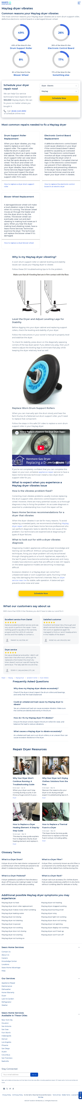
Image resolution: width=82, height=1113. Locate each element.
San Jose (5, 1029)
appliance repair (46, 472)
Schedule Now (59, 98)
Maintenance (7, 986)
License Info (75, 1095)
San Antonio (6, 1026)
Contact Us (6, 952)
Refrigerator (6, 1002)
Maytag (45, 91)
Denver (5, 1039)
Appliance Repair (8, 983)
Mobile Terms (66, 1095)
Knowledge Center (9, 961)
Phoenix (5, 1045)
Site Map (40, 1097)
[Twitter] (7, 1089)
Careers (5, 958)
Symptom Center (32, 678)
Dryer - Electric (47, 86)
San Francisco (7, 1058)
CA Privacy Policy (17, 1095)
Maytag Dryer (20, 678)
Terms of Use (57, 1095)
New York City (7, 1020)
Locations (5, 964)
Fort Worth (6, 1033)
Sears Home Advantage (11, 968)
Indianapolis (6, 1036)
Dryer (14, 798)
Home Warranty (8, 992)
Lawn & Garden (8, 999)
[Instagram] (4, 1089)
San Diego (6, 1048)
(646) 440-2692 (18, 111)
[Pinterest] (10, 1089)
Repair (4, 678)
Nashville (5, 1061)
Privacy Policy (6, 1095)
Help (4, 971)
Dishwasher (6, 989)
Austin (4, 1052)
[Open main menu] (79, 3)
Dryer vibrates (44, 678)
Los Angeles (6, 1042)
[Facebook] (13, 1089)
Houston (5, 1023)
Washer (5, 1005)
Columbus (6, 1055)
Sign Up (34, 1074)
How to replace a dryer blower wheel (19, 243)
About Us (5, 955)
